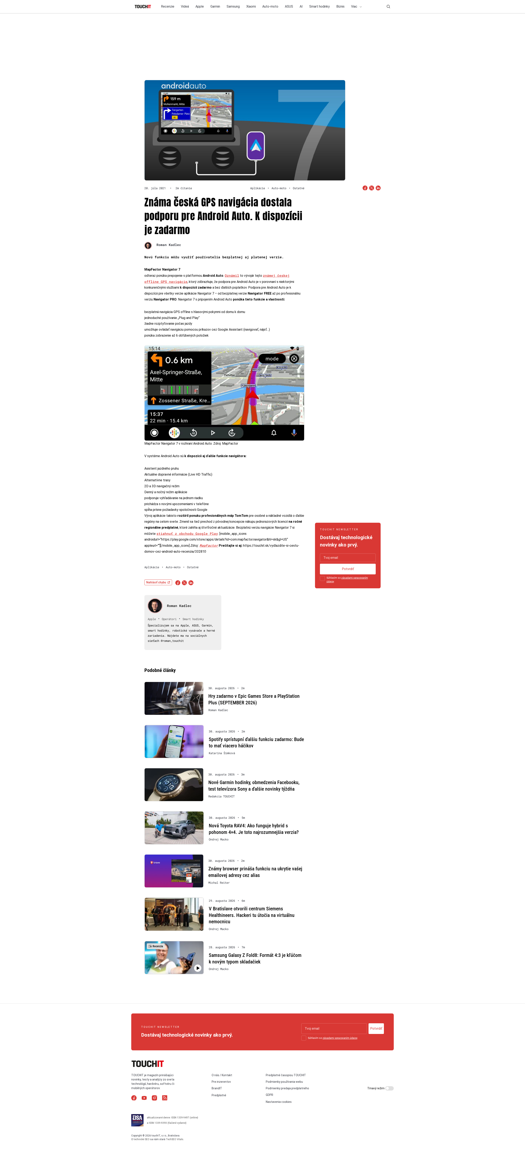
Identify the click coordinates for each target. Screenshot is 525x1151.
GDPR (269, 1094)
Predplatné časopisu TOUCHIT (286, 1075)
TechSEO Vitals (174, 1139)
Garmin (215, 6)
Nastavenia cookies (279, 1101)
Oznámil (232, 275)
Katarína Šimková (222, 753)
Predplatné (219, 1095)
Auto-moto (270, 6)
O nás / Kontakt (222, 1075)
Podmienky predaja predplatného (287, 1088)
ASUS (289, 6)
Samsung (233, 6)
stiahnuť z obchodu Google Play (187, 533)
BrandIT (217, 1088)
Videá (185, 6)
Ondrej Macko (218, 839)
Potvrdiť (348, 569)
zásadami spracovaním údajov (340, 1038)
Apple (199, 6)
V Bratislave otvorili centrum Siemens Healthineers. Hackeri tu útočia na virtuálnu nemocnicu (251, 915)
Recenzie (167, 6)
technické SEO (142, 1139)
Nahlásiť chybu (156, 582)
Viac (354, 6)
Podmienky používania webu (284, 1081)
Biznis (340, 6)
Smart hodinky (319, 6)
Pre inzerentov (221, 1081)
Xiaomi (251, 6)
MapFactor (209, 545)
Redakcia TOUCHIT (221, 796)
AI (301, 6)
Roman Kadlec (168, 244)
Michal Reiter (219, 882)
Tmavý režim (376, 1088)
